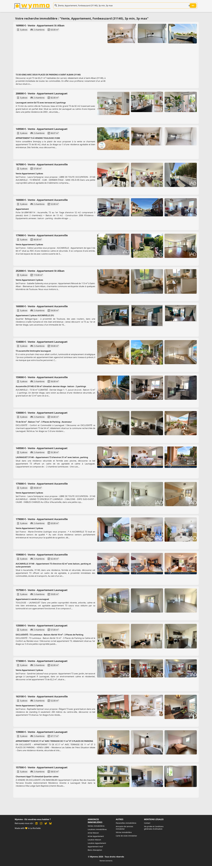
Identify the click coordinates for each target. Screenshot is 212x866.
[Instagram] (41, 824)
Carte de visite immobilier (126, 836)
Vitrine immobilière (124, 832)
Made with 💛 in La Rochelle (28, 828)
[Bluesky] (50, 824)
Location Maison (94, 840)
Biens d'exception (95, 850)
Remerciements (106, 860)
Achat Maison (93, 833)
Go (193, 5)
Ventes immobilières (96, 826)
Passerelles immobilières (126, 823)
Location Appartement (97, 843)
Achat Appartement (96, 836)
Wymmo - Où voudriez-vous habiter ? (33, 819)
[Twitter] (45, 824)
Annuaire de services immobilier (124, 827)
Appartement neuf (95, 846)
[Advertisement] (88, 50)
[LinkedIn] (36, 824)
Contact (147, 823)
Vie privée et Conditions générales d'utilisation (154, 827)
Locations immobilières (97, 829)
